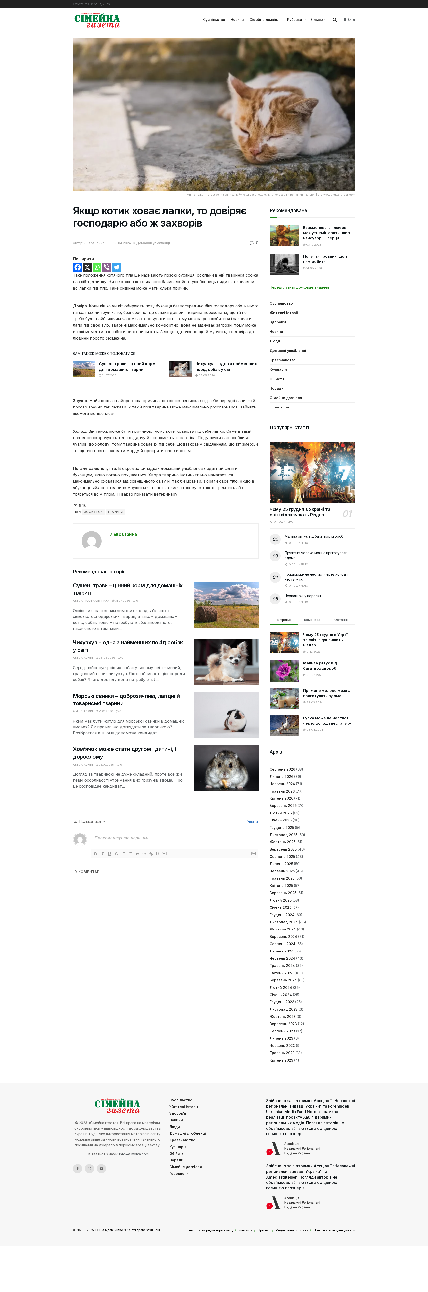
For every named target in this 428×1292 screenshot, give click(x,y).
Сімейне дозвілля (265, 19)
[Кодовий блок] (144, 854)
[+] (164, 853)
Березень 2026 (283, 805)
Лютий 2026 (281, 813)
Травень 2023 (282, 1053)
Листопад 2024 (284, 922)
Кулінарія (278, 369)
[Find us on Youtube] (101, 1168)
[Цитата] (137, 854)
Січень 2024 (281, 995)
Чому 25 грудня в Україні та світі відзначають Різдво (300, 512)
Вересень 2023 (283, 1024)
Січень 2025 (280, 907)
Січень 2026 (281, 820)
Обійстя (277, 379)
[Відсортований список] (123, 854)
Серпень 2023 (282, 1031)
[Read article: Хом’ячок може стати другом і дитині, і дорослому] (226, 768)
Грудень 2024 (282, 915)
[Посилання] (151, 854)
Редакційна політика (292, 1230)
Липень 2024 (282, 951)
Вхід (351, 19)
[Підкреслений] (109, 854)
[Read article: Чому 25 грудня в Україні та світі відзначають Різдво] (312, 472)
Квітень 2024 (282, 973)
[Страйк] (116, 854)
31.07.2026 (109, 375)
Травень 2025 (282, 878)
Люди (275, 341)
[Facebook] (77, 267)
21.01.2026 (105, 711)
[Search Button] (335, 19)
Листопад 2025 (283, 835)
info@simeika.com (134, 1154)
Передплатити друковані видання (299, 287)
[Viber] (106, 267)
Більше (316, 19)
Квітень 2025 (281, 886)
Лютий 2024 (281, 987)
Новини (237, 19)
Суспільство (214, 19)
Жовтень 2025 (282, 842)
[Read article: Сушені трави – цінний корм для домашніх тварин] (84, 369)
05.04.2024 (122, 243)
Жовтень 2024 (283, 929)
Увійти (252, 821)
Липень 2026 (281, 776)
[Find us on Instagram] (89, 1168)
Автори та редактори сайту (211, 1230)
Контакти (246, 1230)
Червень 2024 (282, 958)
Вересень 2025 (283, 849)
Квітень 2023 (281, 1060)
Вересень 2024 (283, 936)
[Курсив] (102, 854)
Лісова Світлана (96, 600)
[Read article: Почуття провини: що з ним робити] (284, 264)
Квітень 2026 (281, 798)
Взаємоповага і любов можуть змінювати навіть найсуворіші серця (328, 232)
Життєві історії (284, 313)
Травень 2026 (282, 791)
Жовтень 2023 (283, 1016)
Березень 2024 (283, 980)
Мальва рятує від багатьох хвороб (314, 536)
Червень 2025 (282, 871)
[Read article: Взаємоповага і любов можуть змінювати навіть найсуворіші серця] (284, 235)
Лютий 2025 (281, 900)
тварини (115, 512)
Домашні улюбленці (153, 243)
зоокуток (93, 512)
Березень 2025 (283, 893)
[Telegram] (116, 267)
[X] (87, 267)
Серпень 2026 (282, 769)
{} (157, 853)
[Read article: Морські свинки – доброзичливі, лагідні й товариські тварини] (226, 715)
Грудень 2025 (282, 827)
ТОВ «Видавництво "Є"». (113, 1230)
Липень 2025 (281, 864)
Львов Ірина (94, 243)
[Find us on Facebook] (77, 1168)
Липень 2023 (281, 1038)
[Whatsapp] (97, 267)
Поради (277, 388)
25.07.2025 (106, 764)
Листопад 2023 (284, 1009)
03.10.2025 (313, 244)
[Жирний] (95, 854)
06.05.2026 (206, 375)
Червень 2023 (282, 1045)
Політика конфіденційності (334, 1230)
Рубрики (294, 19)
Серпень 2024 (282, 944)
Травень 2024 (282, 965)
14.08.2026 (313, 268)
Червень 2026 (282, 784)
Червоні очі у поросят (303, 596)
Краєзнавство (283, 360)
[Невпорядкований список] (130, 854)
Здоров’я (278, 322)
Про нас (264, 1230)
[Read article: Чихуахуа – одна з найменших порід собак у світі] (180, 369)
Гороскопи (279, 407)
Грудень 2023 (282, 1002)
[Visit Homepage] (97, 19)
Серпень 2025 (282, 856)
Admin (88, 657)
